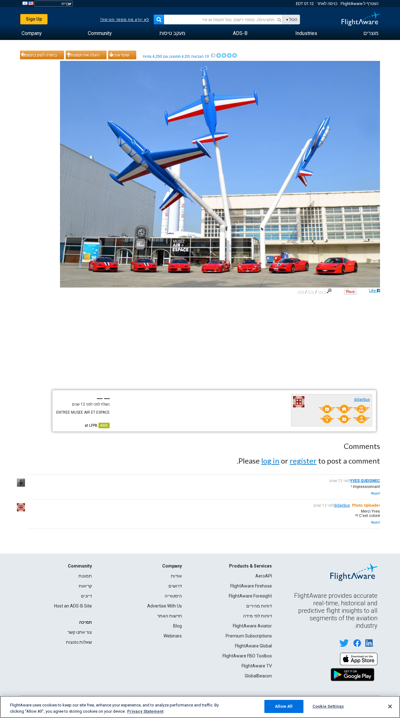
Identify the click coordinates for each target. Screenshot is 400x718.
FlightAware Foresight (250, 595)
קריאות (85, 585)
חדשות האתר (169, 615)
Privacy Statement (145, 711)
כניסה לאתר (327, 3)
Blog (177, 625)
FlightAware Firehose (251, 585)
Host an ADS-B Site (73, 605)
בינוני (322, 292)
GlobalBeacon (258, 675)
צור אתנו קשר (80, 632)
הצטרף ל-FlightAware (359, 3)
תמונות (85, 575)
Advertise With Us (164, 605)
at (96, 425)
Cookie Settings (328, 706)
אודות (176, 575)
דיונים (86, 595)
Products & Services (250, 565)
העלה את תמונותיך (83, 54)
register (303, 460)
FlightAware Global (253, 645)
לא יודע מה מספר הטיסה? (124, 19)
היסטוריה (173, 595)
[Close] (390, 706)
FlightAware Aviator (252, 625)
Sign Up (34, 19)
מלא (301, 292)
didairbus (362, 399)
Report (375, 493)
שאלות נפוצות (79, 642)
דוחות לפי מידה (257, 615)
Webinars (172, 635)
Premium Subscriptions (249, 635)
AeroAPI (263, 575)
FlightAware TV (257, 665)
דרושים (175, 585)
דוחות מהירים (259, 605)
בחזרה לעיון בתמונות (39, 54)
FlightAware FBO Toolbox (247, 655)
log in (270, 460)
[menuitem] (371, 33)
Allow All (283, 706)
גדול (311, 292)
